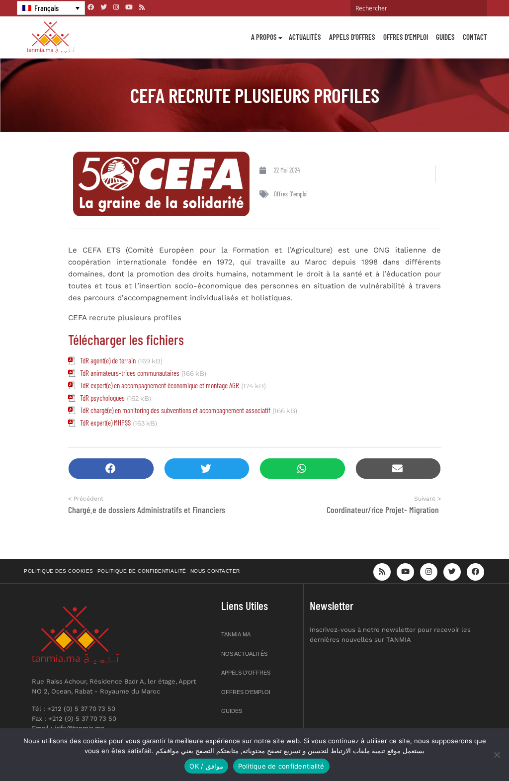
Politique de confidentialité (141, 571)
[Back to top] (466, 750)
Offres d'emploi (291, 194)
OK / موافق (206, 766)
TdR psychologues (102, 397)
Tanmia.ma (236, 634)
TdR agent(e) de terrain (108, 360)
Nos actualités (244, 654)
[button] (111, 468)
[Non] (497, 755)
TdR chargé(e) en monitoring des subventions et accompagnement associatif (175, 410)
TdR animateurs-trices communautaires (129, 372)
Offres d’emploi (405, 36)
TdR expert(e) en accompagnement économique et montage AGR (159, 385)
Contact (475, 36)
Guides (445, 36)
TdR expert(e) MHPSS (105, 422)
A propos (264, 36)
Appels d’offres (352, 36)
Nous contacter (215, 571)
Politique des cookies (58, 571)
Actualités (305, 36)
